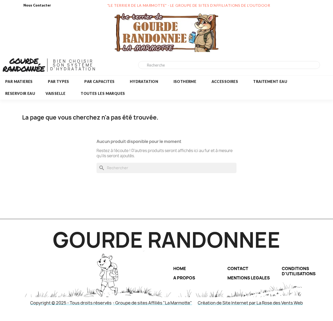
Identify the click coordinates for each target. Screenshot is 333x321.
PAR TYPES (58, 81)
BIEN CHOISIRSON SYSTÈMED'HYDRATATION (73, 65)
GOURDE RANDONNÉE (23, 64)
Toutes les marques (103, 93)
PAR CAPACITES (99, 81)
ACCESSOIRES (225, 81)
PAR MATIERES (19, 81)
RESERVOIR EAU (20, 93)
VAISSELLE (56, 93)
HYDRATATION (144, 81)
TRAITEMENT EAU (270, 81)
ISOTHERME (185, 81)
